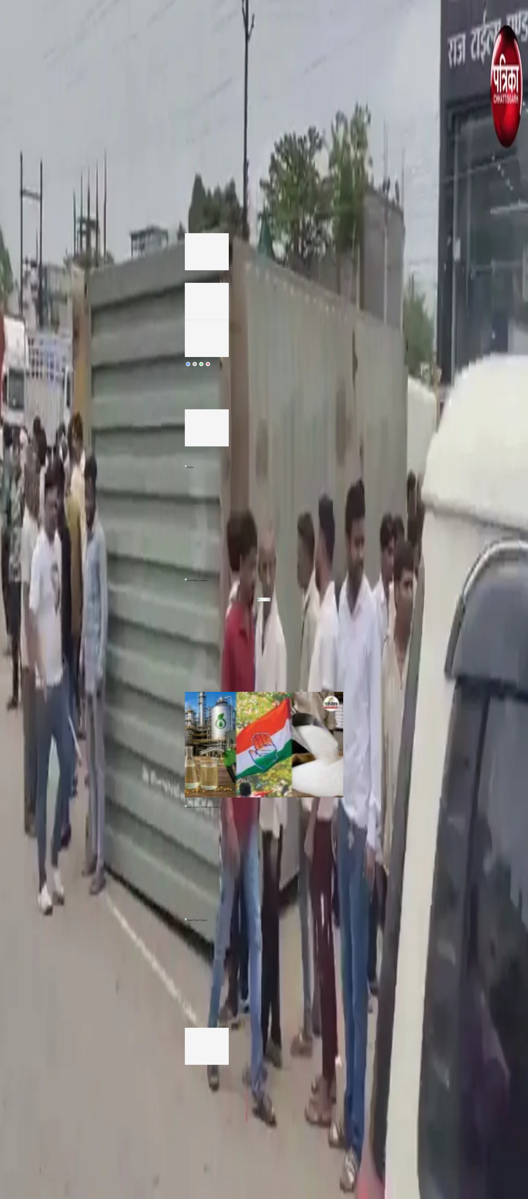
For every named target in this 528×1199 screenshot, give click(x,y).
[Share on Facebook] (188, 364)
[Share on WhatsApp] (201, 364)
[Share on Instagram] (208, 364)
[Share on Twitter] (194, 364)
